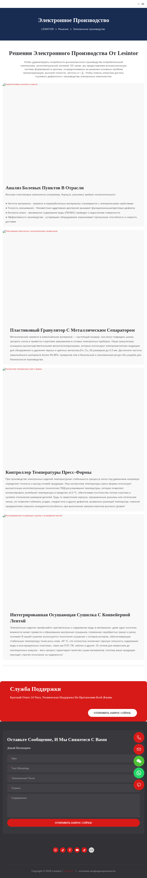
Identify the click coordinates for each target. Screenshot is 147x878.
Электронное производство (89, 29)
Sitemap (68, 871)
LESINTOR (47, 29)
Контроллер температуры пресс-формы (48, 472)
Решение (63, 29)
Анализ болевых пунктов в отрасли (45, 187)
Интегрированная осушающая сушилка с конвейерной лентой (70, 617)
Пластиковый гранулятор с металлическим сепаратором (72, 330)
